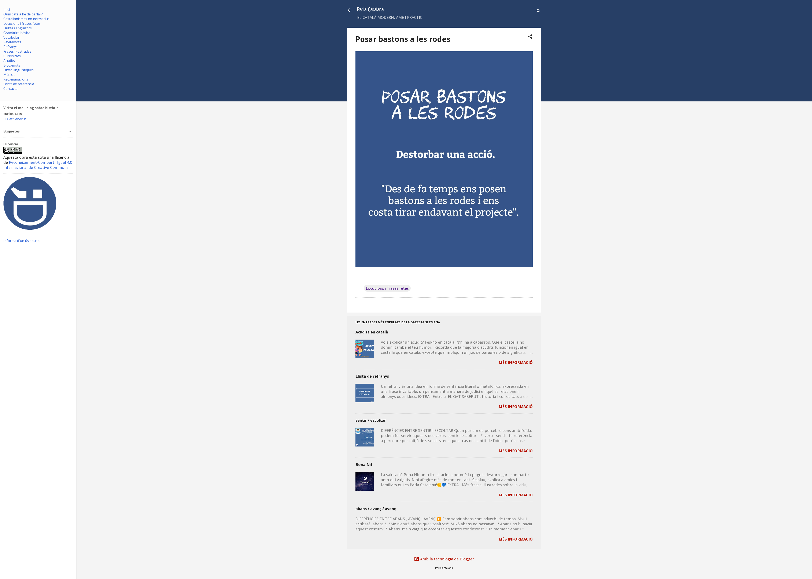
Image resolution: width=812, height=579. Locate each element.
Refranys (10, 46)
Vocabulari (11, 37)
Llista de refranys (372, 376)
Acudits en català (371, 332)
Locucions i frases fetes (387, 288)
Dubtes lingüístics (17, 28)
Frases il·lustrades (17, 51)
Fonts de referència (18, 84)
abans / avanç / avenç (375, 508)
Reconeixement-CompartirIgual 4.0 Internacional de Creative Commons (37, 165)
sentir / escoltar (370, 420)
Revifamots (12, 42)
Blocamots (11, 65)
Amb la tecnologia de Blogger (446, 558)
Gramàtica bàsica (16, 32)
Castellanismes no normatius (26, 18)
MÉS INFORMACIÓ (516, 362)
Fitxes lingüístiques (18, 70)
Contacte (10, 88)
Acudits (9, 60)
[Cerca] (538, 11)
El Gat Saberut (14, 119)
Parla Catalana (370, 10)
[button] (530, 37)
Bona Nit (364, 464)
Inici (6, 9)
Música (9, 74)
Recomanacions (15, 79)
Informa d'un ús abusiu (21, 240)
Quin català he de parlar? (23, 14)
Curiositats (12, 56)
